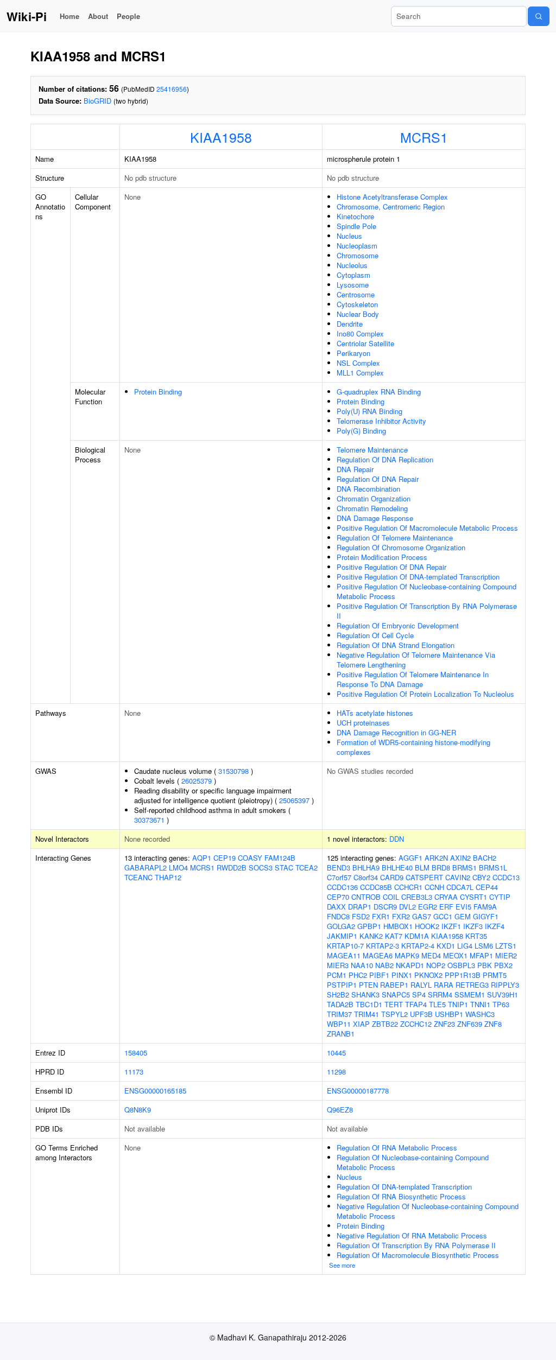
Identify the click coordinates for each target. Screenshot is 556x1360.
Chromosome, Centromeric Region (391, 206)
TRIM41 (366, 1014)
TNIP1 (458, 1004)
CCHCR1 (408, 887)
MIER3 (338, 965)
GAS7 (421, 916)
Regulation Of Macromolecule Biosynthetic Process (418, 1255)
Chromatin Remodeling (372, 508)
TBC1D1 (369, 1004)
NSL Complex (358, 363)
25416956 (171, 88)
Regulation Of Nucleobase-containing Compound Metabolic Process (413, 1162)
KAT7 (393, 936)
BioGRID (97, 101)
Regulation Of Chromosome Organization (401, 547)
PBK (484, 965)
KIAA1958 (221, 137)
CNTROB (366, 897)
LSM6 (484, 945)
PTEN (368, 985)
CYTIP (499, 897)
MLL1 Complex (360, 372)
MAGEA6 (378, 955)
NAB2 (384, 965)
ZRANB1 (341, 1033)
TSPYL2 (394, 1014)
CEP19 (224, 858)
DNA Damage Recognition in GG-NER (396, 732)
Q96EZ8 (340, 1109)
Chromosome (357, 255)
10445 (336, 1052)
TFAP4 (416, 1004)
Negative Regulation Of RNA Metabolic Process (412, 1235)
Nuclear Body (358, 314)
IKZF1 (451, 926)
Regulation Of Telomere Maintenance (395, 537)
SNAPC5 (396, 994)
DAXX (336, 906)
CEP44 (487, 887)
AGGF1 (410, 858)
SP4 (419, 994)
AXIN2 (460, 858)
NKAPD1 (410, 965)
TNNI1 (480, 1004)
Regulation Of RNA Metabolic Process (397, 1147)
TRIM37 (339, 1014)
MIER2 (506, 955)
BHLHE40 (397, 867)
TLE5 (437, 1004)
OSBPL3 (461, 965)
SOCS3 (261, 867)
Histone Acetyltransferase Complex (392, 197)
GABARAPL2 (145, 867)
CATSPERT (424, 877)
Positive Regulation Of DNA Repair (391, 567)
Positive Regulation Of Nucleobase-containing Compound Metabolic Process (426, 591)
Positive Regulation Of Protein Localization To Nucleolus (425, 694)
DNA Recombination (368, 489)
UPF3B (421, 1014)
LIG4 (464, 945)
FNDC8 (338, 916)
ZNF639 (469, 1024)
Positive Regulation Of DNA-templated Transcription (418, 576)
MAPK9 (407, 955)
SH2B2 (338, 994)
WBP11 (339, 1024)
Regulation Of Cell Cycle (375, 635)
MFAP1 (481, 955)
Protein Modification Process (382, 557)
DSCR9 (385, 906)
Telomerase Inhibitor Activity (381, 421)
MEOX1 (455, 955)
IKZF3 (473, 926)
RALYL (421, 985)
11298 (336, 1071)
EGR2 (427, 906)
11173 (133, 1071)
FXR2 (401, 916)
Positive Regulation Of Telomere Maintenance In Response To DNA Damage (413, 679)
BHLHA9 (366, 867)
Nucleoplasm (357, 245)
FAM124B (279, 858)
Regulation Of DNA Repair (378, 479)
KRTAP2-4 (417, 945)
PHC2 (358, 975)
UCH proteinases (363, 722)
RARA (443, 985)
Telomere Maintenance (372, 449)
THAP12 (168, 877)
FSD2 (361, 916)
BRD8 (441, 867)
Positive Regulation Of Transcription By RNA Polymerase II (427, 611)
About (98, 16)
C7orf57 (339, 877)
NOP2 (435, 965)
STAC (284, 867)
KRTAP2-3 (382, 945)
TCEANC (138, 877)
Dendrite (350, 324)
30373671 (149, 820)
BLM (422, 867)
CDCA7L (459, 887)
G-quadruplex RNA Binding (379, 391)
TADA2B (340, 1004)
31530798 (233, 771)
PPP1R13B (463, 975)
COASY (250, 858)
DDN (396, 839)
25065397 (294, 800)
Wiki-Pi (27, 16)
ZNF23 (444, 1024)
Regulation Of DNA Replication (385, 459)
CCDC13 (506, 877)
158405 (135, 1052)
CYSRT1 (473, 897)
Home (69, 16)
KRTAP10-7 (345, 945)
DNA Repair (355, 469)
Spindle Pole (356, 226)
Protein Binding (158, 391)
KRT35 (476, 936)
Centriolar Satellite (365, 343)
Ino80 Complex (360, 333)
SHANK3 (365, 994)
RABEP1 (394, 985)
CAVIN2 (457, 877)
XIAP (361, 1024)
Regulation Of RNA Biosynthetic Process (401, 1196)
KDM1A (417, 936)
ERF (446, 906)
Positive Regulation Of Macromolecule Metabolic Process (427, 528)
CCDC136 (342, 887)
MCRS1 (424, 137)
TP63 (500, 1004)
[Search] (538, 16)
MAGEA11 (344, 955)
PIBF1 (379, 975)
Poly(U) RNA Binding (369, 411)
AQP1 (201, 858)
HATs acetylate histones (375, 713)
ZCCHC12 (416, 1024)
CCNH (434, 887)
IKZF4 (494, 926)
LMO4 (178, 867)
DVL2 (407, 906)
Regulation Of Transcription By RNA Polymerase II (416, 1245)
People (128, 16)
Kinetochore (355, 216)
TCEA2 (306, 867)
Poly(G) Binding (361, 430)
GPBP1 (369, 926)
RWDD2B (232, 867)
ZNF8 (493, 1024)
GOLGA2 (341, 926)
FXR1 (381, 916)
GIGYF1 (485, 916)
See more (342, 1265)
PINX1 (401, 975)
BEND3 (338, 867)
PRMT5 (495, 975)
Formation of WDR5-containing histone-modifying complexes (413, 747)
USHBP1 (449, 1014)
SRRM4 (440, 994)
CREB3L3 (416, 897)
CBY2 (481, 877)
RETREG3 (472, 985)
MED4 (431, 955)
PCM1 (336, 975)
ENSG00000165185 (155, 1090)
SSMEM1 (469, 994)
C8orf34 (365, 877)
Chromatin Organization (373, 498)
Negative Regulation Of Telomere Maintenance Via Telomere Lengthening (416, 660)
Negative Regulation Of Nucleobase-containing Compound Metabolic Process (428, 1211)
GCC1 (442, 916)
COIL (391, 897)
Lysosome (353, 284)
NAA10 (362, 965)
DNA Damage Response (375, 518)
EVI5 (463, 906)
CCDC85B (376, 887)
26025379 (196, 781)
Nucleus (349, 236)
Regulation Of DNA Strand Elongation (395, 645)
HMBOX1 (398, 926)
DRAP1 (359, 906)
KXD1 (446, 945)
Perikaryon (353, 353)
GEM (462, 916)
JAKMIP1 (342, 936)
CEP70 (338, 897)
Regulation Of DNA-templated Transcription (404, 1186)
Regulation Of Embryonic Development (398, 625)
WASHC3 (480, 1014)
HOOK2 (427, 926)
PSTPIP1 (342, 985)
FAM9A (485, 906)
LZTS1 (505, 945)
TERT (393, 1004)
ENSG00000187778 (358, 1090)
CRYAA (446, 897)
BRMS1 (464, 867)
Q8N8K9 (137, 1109)
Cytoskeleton (357, 304)
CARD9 (391, 877)
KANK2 (371, 936)
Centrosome (356, 294)
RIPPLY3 (505, 985)
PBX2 (503, 965)
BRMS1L (493, 867)
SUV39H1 (502, 994)
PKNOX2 (428, 975)
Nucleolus (352, 265)
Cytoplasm (353, 275)
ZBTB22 (385, 1024)
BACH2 (484, 858)
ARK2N (436, 858)
